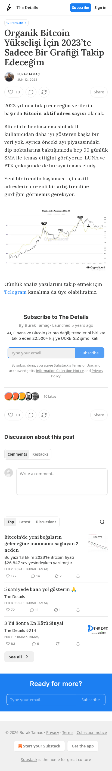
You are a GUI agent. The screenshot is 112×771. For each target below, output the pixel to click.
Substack (29, 759)
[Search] (102, 522)
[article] (56, 556)
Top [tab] (11, 522)
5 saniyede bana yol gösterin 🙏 (40, 589)
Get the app (83, 746)
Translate (16, 23)
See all (15, 656)
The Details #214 (20, 630)
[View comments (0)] (31, 92)
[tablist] (27, 454)
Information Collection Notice (60, 370)
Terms (67, 732)
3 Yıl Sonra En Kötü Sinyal (33, 623)
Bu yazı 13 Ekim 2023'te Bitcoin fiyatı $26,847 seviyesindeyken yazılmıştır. (39, 559)
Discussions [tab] (46, 522)
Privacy (52, 732)
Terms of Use (82, 365)
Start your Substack (41, 746)
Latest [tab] (24, 522)
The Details (14, 596)
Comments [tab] (17, 454)
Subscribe (80, 7)
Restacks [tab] (40, 454)
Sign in (101, 7)
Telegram (15, 292)
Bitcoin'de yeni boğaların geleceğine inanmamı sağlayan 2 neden (41, 543)
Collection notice (92, 732)
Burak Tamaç (28, 74)
